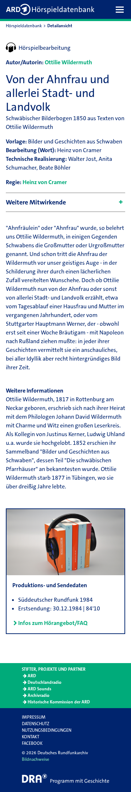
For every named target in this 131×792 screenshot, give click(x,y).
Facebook (32, 743)
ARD (32, 676)
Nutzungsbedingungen (46, 730)
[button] (121, 9)
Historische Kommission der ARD (59, 702)
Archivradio (38, 695)
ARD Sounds (39, 689)
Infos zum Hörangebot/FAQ (52, 623)
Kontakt (30, 737)
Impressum (33, 717)
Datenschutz (35, 724)
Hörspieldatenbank (24, 26)
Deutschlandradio (44, 682)
